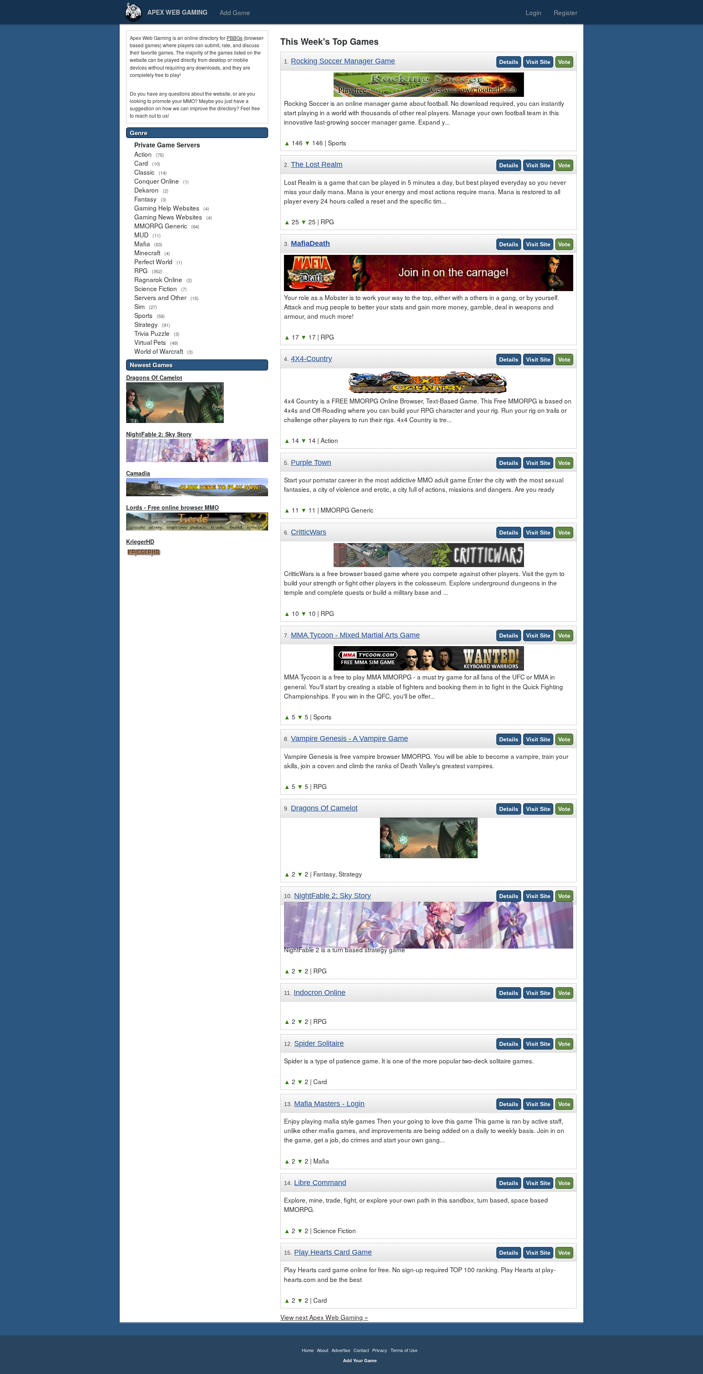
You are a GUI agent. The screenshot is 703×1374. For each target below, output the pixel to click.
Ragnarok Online (158, 279)
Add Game (235, 12)
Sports (143, 315)
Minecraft (147, 252)
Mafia (142, 243)
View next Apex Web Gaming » (324, 1317)
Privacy (379, 1350)
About (322, 1350)
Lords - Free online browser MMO (172, 507)
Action (143, 153)
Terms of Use (404, 1350)
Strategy (146, 324)
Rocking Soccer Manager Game (343, 61)
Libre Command (320, 1183)
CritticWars (308, 532)
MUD (141, 234)
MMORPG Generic (160, 225)
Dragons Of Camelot (154, 377)
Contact (361, 1350)
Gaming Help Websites (166, 207)
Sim (139, 306)
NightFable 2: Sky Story (159, 434)
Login (533, 12)
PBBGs (234, 37)
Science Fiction (155, 288)
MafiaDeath (310, 243)
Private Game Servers (167, 144)
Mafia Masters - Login (329, 1104)
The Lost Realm (317, 164)
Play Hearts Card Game (333, 1252)
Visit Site (538, 62)
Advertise (341, 1350)
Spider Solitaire (319, 1043)
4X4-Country (311, 359)
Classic (144, 171)
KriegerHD (140, 541)
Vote (564, 62)
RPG (141, 270)
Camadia (138, 473)
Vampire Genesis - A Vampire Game (349, 738)
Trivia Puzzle (152, 333)
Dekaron (146, 189)
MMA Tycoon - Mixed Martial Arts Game (355, 635)
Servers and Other (160, 297)
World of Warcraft (158, 350)
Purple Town (311, 462)
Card (141, 162)
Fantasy (145, 198)
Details (508, 62)
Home (308, 1350)
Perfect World (153, 261)
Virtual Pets (150, 341)
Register (565, 12)
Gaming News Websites (168, 216)
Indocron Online (319, 992)
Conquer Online (156, 180)
